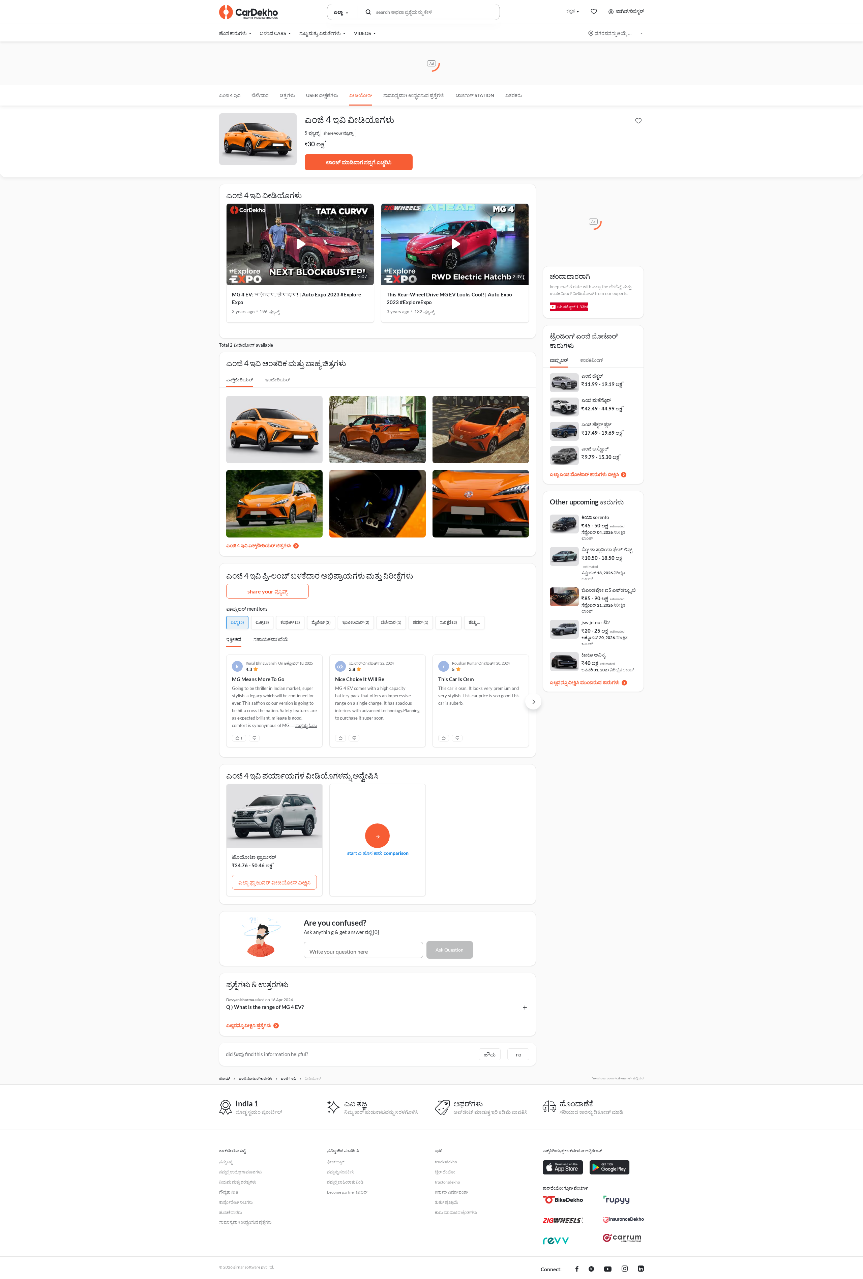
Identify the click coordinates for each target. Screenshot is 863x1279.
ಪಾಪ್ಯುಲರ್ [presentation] (559, 360)
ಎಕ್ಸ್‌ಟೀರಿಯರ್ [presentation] (239, 379)
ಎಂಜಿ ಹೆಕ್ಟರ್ (592, 376)
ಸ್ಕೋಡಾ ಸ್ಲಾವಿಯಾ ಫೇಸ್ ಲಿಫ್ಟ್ (607, 549)
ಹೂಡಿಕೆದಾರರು (230, 1212)
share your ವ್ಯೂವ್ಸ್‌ (267, 591)
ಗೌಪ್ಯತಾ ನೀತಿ (228, 1192)
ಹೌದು (490, 1054)
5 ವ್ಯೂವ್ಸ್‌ (312, 133)
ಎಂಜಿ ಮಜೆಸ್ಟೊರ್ (596, 400)
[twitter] (591, 1269)
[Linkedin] (641, 1269)
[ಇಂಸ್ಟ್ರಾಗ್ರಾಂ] (625, 1269)
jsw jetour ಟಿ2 (596, 622)
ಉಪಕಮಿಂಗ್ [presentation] (591, 360)
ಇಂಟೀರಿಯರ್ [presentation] (277, 379)
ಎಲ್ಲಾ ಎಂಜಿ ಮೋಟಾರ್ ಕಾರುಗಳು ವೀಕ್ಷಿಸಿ (584, 474)
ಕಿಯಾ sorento (595, 517)
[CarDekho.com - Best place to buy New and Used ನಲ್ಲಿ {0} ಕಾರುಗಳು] (248, 12)
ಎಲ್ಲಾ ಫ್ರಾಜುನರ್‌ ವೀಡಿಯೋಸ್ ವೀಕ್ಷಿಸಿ (274, 882)
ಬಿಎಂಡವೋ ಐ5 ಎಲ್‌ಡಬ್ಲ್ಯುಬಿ (609, 590)
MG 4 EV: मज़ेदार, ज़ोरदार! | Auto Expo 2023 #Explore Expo (296, 298)
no (518, 1054)
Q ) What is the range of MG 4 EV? (265, 1007)
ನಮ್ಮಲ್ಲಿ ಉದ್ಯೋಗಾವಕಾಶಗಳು (240, 1171)
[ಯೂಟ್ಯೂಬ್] (608, 1269)
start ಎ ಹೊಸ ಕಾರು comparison (378, 853)
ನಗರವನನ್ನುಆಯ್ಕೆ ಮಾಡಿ (616, 33)
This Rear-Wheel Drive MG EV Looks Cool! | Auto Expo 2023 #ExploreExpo (449, 298)
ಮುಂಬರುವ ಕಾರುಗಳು (600, 682)
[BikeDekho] (563, 1199)
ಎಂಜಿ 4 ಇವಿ (229, 95)
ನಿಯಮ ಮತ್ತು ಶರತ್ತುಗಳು (237, 1182)
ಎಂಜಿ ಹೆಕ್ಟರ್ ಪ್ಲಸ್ (597, 424)
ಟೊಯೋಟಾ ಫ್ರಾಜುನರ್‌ (254, 857)
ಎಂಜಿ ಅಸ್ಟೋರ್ (595, 449)
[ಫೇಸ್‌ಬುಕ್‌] (576, 1269)
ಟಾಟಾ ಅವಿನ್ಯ (593, 655)
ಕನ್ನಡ (570, 10)
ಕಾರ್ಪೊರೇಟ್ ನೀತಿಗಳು (236, 1202)
